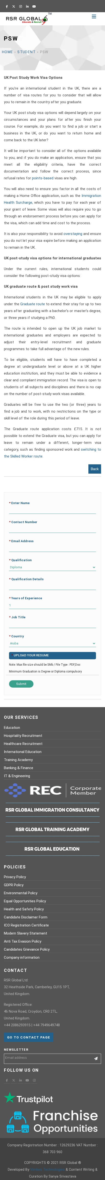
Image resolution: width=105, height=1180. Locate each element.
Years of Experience (25, 598)
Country (16, 636)
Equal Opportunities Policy (25, 901)
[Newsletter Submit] (96, 1059)
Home (7, 52)
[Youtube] (34, 7)
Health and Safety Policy (24, 909)
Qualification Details (26, 579)
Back (95, 469)
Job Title (17, 617)
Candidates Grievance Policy (27, 949)
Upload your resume (30, 655)
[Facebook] (7, 7)
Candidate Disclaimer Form (25, 917)
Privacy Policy (15, 877)
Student (26, 52)
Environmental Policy (20, 893)
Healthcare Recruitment (23, 744)
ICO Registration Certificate (26, 925)
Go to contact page (28, 1037)
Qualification (20, 560)
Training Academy (18, 760)
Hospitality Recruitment (23, 735)
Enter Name (19, 503)
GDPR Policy (13, 885)
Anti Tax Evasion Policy (22, 941)
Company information (22, 957)
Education (12, 727)
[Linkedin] (27, 7)
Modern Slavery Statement (25, 933)
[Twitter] (14, 7)
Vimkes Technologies (47, 1170)
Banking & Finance (18, 768)
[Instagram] (20, 7)
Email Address (21, 541)
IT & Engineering (17, 776)
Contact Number (23, 522)
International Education (23, 752)
